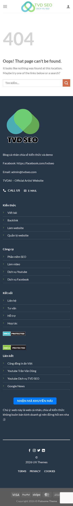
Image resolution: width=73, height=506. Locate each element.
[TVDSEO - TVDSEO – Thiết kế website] (36, 6)
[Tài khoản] (68, 6)
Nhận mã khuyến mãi (35, 400)
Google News (16, 386)
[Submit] (66, 82)
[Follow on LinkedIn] (43, 450)
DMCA (7, 348)
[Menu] (5, 6)
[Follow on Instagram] (34, 450)
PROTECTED (18, 348)
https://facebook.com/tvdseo (35, 163)
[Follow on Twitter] (38, 450)
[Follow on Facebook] (29, 450)
